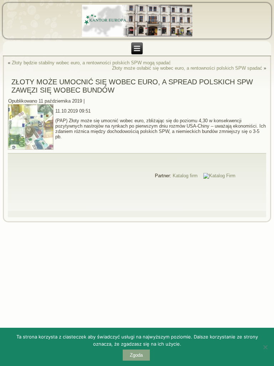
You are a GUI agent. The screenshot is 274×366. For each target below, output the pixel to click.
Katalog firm (185, 175)
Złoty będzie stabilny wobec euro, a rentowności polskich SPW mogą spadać (91, 62)
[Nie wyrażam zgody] (265, 347)
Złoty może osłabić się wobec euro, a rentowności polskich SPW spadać (187, 68)
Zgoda (136, 355)
